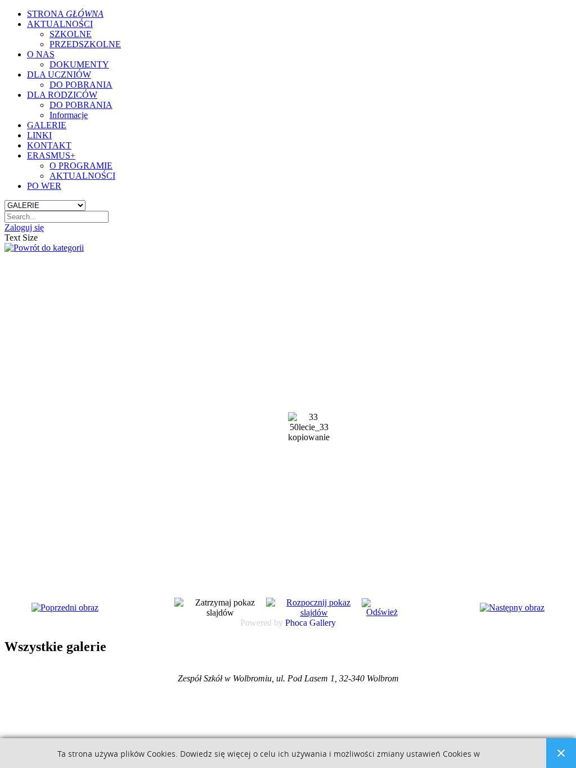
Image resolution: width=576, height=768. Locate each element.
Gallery (322, 622)
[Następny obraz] (512, 607)
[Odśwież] (381, 612)
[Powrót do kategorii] (44, 247)
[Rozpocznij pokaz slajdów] (314, 612)
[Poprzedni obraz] (65, 607)
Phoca (296, 622)
